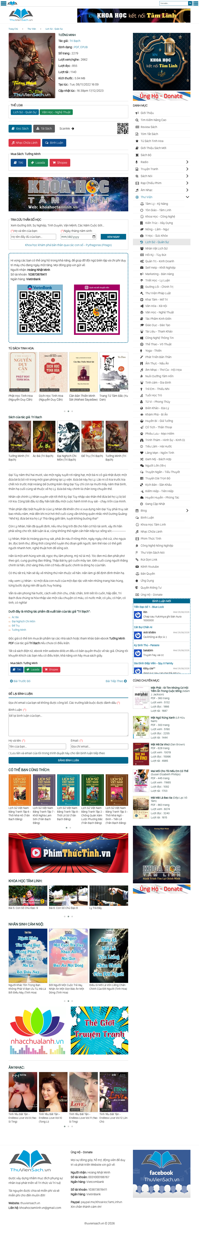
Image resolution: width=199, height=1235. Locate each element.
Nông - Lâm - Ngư (157, 229)
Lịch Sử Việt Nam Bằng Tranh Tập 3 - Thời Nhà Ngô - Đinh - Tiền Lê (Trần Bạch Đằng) (92, 815)
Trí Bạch (75, 41)
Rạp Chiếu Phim (151, 183)
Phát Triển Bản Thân (158, 357)
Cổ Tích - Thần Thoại (158, 427)
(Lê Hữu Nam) (168, 719)
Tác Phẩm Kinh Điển (158, 318)
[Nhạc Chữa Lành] (40, 1055)
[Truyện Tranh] (99, 1055)
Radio (144, 162)
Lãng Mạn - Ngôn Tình (159, 452)
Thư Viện (32, 29)
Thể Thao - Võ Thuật (158, 344)
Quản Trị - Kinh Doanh (159, 261)
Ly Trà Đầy (55, 908)
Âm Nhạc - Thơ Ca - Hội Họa (163, 369)
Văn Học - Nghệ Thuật (56, 112)
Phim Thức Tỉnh (151, 538)
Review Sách (149, 126)
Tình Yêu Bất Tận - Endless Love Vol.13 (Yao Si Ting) (114, 1115)
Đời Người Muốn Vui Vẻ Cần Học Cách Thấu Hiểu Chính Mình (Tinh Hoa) (108, 988)
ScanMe (65, 128)
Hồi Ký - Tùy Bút (155, 254)
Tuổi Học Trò (153, 395)
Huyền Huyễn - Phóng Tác (162, 497)
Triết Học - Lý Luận (157, 280)
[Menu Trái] (3, 5)
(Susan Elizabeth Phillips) (169, 772)
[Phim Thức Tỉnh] (68, 873)
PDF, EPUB (81, 47)
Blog (144, 510)
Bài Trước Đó (22, 681)
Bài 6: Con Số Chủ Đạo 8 (23, 908)
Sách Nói (146, 176)
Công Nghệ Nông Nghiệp (157, 545)
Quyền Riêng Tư (151, 587)
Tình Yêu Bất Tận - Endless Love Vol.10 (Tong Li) (20, 1115)
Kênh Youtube (150, 566)
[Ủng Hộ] (161, 100)
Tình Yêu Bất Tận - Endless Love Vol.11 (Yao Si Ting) (53, 1115)
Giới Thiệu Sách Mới (153, 148)
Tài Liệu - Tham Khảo (159, 331)
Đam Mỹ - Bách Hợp (158, 459)
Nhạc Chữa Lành (26, 143)
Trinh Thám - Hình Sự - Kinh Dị (165, 440)
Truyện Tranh (149, 169)
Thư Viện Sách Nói (153, 552)
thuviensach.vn (30, 1203)
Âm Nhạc (147, 190)
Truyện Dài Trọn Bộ (157, 478)
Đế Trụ (16, 625)
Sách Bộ (146, 155)
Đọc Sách (22, 128)
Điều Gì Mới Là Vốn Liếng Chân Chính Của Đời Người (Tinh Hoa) (68, 986)
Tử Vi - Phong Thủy (157, 401)
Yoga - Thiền (153, 350)
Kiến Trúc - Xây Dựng (159, 222)
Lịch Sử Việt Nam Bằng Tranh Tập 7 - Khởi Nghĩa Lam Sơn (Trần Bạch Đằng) (20, 815)
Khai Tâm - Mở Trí (156, 299)
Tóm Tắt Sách (149, 133)
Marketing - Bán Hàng (159, 274)
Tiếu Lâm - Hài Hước (158, 446)
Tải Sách (46, 128)
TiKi (20, 162)
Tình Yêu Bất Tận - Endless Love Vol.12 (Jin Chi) (83, 1115)
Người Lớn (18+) (155, 465)
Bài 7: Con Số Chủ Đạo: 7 (103, 908)
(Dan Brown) (168, 744)
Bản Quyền (148, 573)
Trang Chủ (13, 29)
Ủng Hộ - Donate (151, 594)
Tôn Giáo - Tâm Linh (158, 210)
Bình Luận (56, 143)
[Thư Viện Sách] (12, 5)
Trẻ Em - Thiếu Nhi (157, 388)
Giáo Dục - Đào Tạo (157, 325)
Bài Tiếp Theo (114, 681)
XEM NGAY (113, 236)
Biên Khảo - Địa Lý (157, 408)
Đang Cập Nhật (155, 503)
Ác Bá (15, 617)
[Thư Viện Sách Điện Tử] (161, 1197)
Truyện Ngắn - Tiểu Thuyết (162, 471)
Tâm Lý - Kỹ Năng (156, 203)
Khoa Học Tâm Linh (153, 524)
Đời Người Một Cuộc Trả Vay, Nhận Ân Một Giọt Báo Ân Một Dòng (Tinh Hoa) (26, 988)
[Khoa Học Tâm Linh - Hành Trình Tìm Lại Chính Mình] (161, 882)
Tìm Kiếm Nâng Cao (153, 119)
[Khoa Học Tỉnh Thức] (68, 212)
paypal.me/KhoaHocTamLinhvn (101, 1202)
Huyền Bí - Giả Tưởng (159, 420)
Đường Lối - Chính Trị (159, 286)
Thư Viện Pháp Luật (158, 293)
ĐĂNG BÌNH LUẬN (68, 760)
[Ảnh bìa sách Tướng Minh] (32, 97)
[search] (190, 3)
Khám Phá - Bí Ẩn (156, 414)
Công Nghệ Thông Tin (159, 337)
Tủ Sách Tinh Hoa (152, 140)
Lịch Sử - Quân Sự (54, 29)
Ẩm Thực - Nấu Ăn (157, 363)
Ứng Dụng (147, 580)
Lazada (40, 162)
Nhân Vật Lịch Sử (156, 248)
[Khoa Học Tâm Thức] (133, 21)
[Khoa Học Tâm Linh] (161, 89)
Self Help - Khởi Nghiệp (160, 267)
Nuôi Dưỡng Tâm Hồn (159, 376)
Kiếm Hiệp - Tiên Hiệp (159, 491)
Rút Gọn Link (149, 559)
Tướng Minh (19, 629)
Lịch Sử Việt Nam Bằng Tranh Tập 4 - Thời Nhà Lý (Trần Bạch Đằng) (117, 813)
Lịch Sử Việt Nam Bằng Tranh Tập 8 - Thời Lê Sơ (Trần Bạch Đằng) (44, 813)
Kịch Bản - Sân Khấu (158, 484)
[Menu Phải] (195, 5)
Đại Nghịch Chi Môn (23, 621)
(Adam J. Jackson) (170, 691)
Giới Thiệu (147, 112)
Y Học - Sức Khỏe (156, 235)
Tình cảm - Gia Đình (158, 382)
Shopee (62, 162)
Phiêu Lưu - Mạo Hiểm (159, 433)
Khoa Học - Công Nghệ (160, 216)
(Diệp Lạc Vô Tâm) (169, 799)
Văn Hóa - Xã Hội (156, 305)
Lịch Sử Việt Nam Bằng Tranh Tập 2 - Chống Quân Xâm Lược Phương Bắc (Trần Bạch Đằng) (68, 815)
